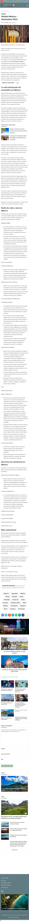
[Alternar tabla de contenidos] (16, 83)
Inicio (3, 11)
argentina (15, 593)
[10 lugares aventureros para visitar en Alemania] (5, 837)
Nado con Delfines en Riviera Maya (6, 718)
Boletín (23, 593)
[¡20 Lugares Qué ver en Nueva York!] (7, 697)
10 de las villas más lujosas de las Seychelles (14, 908)
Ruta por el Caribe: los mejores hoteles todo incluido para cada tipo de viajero (18, 130)
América (7, 11)
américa (6, 593)
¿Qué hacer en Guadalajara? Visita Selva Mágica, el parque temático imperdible (18, 137)
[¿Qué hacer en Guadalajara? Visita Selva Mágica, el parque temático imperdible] (5, 137)
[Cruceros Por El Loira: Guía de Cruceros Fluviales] (5, 824)
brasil (7, 596)
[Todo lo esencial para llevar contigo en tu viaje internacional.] (5, 830)
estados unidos (16, 602)
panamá (23, 605)
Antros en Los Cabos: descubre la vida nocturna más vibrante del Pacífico (14, 629)
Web (2, 759)
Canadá (15, 596)
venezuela (22, 609)
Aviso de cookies (4, 878)
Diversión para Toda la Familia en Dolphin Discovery (20, 690)
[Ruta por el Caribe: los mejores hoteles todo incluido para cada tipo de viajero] (5, 130)
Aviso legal (3, 880)
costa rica (16, 599)
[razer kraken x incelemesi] (14, 920)
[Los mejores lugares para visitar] (9, 5)
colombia (7, 599)
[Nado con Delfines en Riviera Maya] (7, 713)
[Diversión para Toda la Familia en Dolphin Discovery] (21, 684)
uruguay (13, 609)
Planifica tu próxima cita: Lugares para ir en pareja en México (21, 719)
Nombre (3, 748)
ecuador (6, 602)
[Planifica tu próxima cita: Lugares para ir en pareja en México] (21, 712)
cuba (23, 599)
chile (21, 596)
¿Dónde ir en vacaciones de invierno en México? (7, 689)
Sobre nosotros (4, 887)
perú (6, 609)
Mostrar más (14, 849)
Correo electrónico (5, 754)
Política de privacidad (5, 885)
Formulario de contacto (6, 882)
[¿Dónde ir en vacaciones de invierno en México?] (7, 684)
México (6, 605)
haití (25, 602)
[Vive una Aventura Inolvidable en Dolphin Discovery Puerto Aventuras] (21, 697)
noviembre (15, 605)
